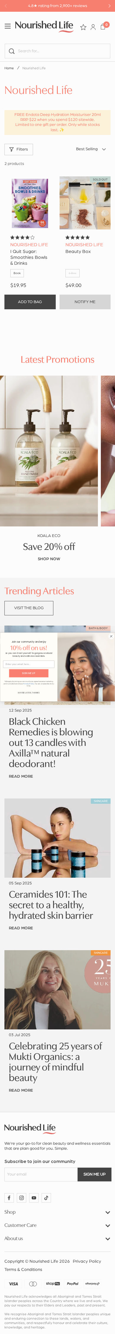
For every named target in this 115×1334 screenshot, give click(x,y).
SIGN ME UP (28, 673)
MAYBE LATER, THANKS (29, 692)
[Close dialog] (111, 636)
